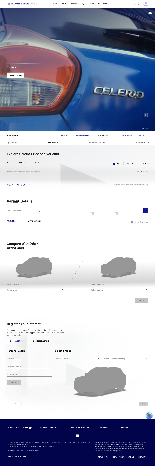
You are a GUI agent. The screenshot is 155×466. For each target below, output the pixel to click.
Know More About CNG (17, 185)
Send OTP (13, 383)
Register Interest (15, 75)
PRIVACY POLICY (118, 457)
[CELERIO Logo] (14, 135)
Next (144, 404)
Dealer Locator (127, 135)
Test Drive (142, 135)
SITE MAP (131, 457)
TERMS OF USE (103, 457)
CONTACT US (142, 457)
